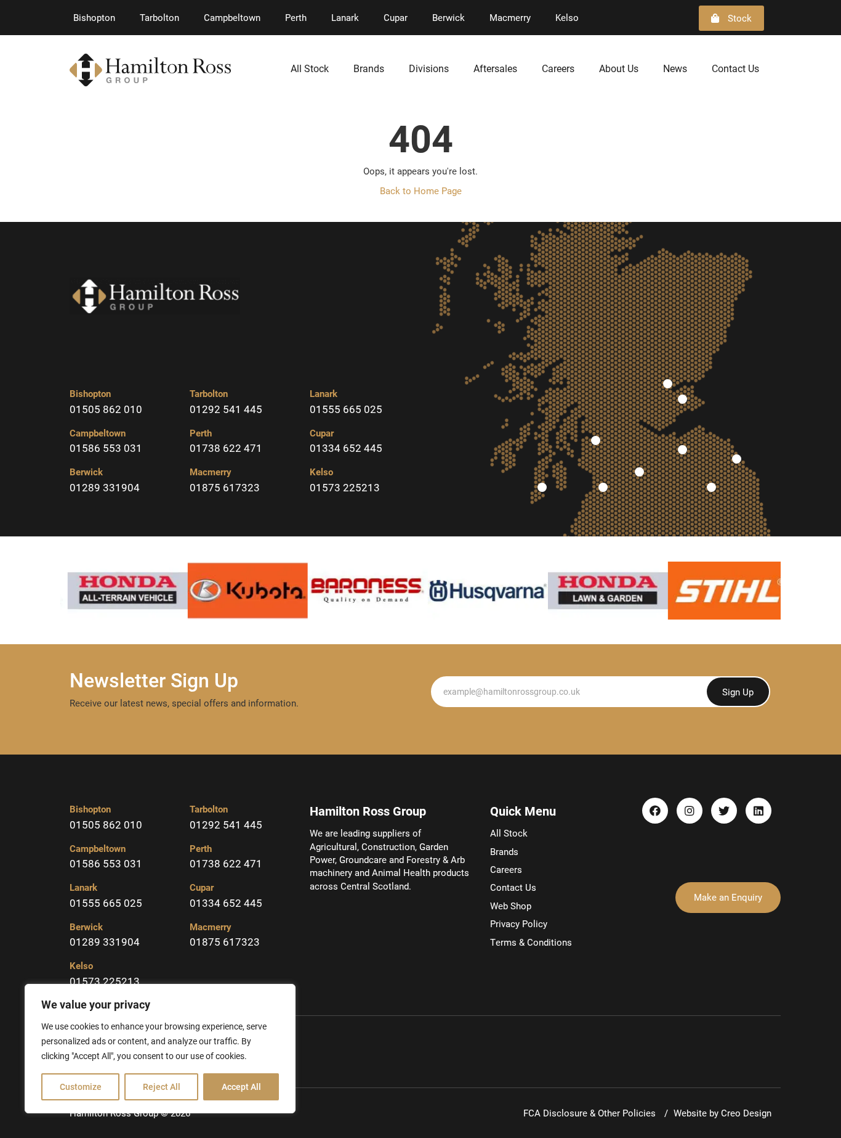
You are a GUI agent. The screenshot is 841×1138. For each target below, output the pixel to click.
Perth (296, 17)
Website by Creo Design (722, 1113)
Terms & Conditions (531, 942)
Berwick (448, 17)
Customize (81, 1086)
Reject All (161, 1086)
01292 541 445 (226, 409)
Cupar (396, 17)
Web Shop (510, 905)
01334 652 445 (346, 448)
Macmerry (510, 17)
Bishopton (94, 17)
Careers (558, 68)
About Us (618, 68)
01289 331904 (105, 487)
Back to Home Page (421, 190)
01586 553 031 (106, 448)
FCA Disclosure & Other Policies (590, 1113)
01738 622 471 (226, 448)
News (675, 68)
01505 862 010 (106, 409)
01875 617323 (225, 487)
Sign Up (738, 692)
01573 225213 (345, 487)
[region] (160, 1048)
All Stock (310, 68)
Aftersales (495, 68)
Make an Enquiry (728, 897)
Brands (368, 68)
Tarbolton (159, 17)
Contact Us (735, 68)
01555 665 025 (346, 409)
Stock (738, 18)
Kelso (567, 17)
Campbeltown (232, 17)
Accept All (241, 1086)
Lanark (345, 17)
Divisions (429, 68)
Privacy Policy (518, 923)
